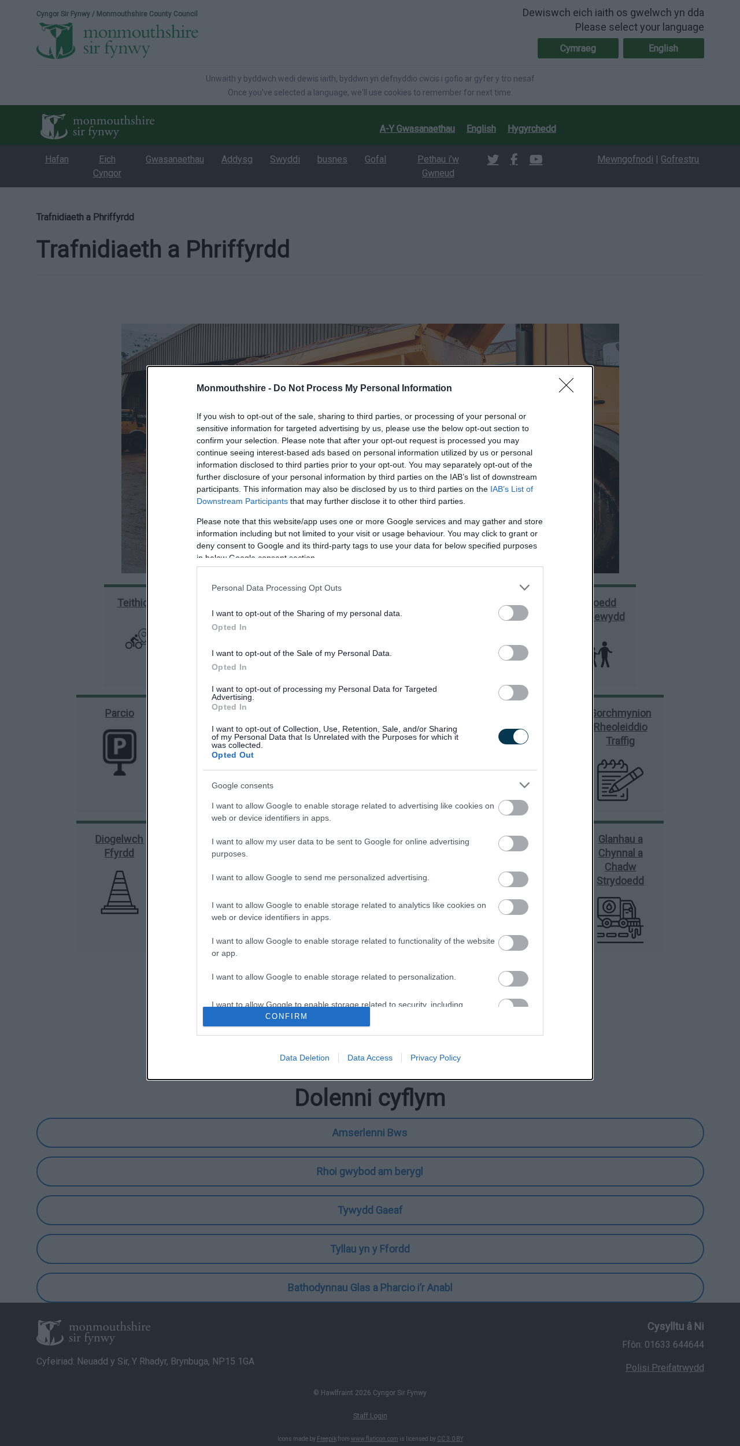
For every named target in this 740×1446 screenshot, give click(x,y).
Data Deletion (305, 1057)
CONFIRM (286, 1016)
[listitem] (370, 587)
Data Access (370, 1057)
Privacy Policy (435, 1057)
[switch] (513, 613)
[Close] (570, 389)
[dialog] (370, 723)
